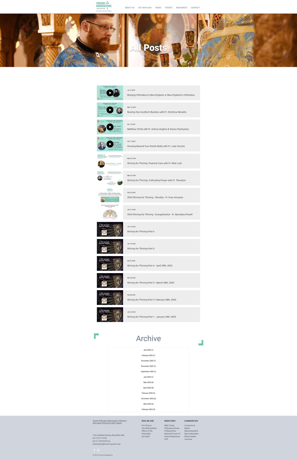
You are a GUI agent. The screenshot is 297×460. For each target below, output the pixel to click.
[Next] (284, 40)
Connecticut (189, 425)
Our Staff (146, 436)
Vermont (188, 439)
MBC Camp (169, 425)
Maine (187, 428)
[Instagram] (98, 450)
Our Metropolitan (149, 428)
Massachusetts (191, 431)
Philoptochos (170, 431)
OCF (166, 439)
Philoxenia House (171, 428)
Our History (147, 425)
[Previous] (13, 40)
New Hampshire (191, 433)
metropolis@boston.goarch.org (106, 444)
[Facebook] (94, 450)
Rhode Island (190, 436)
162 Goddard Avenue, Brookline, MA (109, 435)
